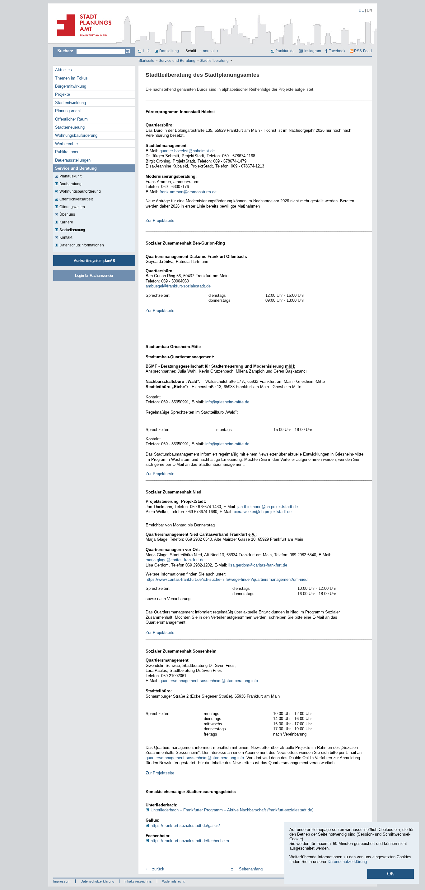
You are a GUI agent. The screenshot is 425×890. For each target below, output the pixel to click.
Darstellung (169, 51)
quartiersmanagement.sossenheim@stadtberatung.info (209, 680)
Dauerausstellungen (73, 160)
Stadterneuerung (70, 127)
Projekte (62, 94)
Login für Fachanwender (94, 275)
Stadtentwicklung (70, 102)
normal (209, 51)
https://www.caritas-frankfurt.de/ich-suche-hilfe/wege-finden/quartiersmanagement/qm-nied (227, 579)
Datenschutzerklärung (97, 881)
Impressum (61, 881)
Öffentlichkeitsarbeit (76, 199)
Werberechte (66, 143)
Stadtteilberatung (214, 60)
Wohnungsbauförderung (76, 135)
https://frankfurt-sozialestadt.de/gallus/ (185, 825)
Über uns (67, 214)
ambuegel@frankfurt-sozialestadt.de (178, 286)
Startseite (146, 60)
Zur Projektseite (160, 220)
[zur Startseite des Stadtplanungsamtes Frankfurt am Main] (82, 39)
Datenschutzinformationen (81, 245)
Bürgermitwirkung (70, 86)
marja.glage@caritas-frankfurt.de (175, 559)
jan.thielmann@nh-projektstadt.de (267, 506)
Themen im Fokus (71, 78)
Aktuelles (63, 69)
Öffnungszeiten (72, 207)
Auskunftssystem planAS (94, 261)
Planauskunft (70, 176)
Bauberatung (70, 184)
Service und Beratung (177, 60)
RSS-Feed (363, 51)
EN (369, 10)
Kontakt (65, 237)
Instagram (312, 51)
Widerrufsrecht (173, 881)
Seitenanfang (251, 869)
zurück (158, 869)
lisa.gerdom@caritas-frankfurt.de (257, 565)
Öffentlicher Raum (71, 119)
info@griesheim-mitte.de (227, 402)
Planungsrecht (68, 110)
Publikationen (67, 151)
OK (390, 873)
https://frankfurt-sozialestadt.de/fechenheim (190, 840)
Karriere (66, 222)
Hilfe (147, 51)
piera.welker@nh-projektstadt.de (262, 511)
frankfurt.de (285, 51)
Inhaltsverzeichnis (138, 881)
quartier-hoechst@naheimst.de (187, 151)
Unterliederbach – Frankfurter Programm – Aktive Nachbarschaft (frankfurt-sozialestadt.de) (232, 810)
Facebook (337, 51)
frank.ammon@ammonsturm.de (188, 192)
